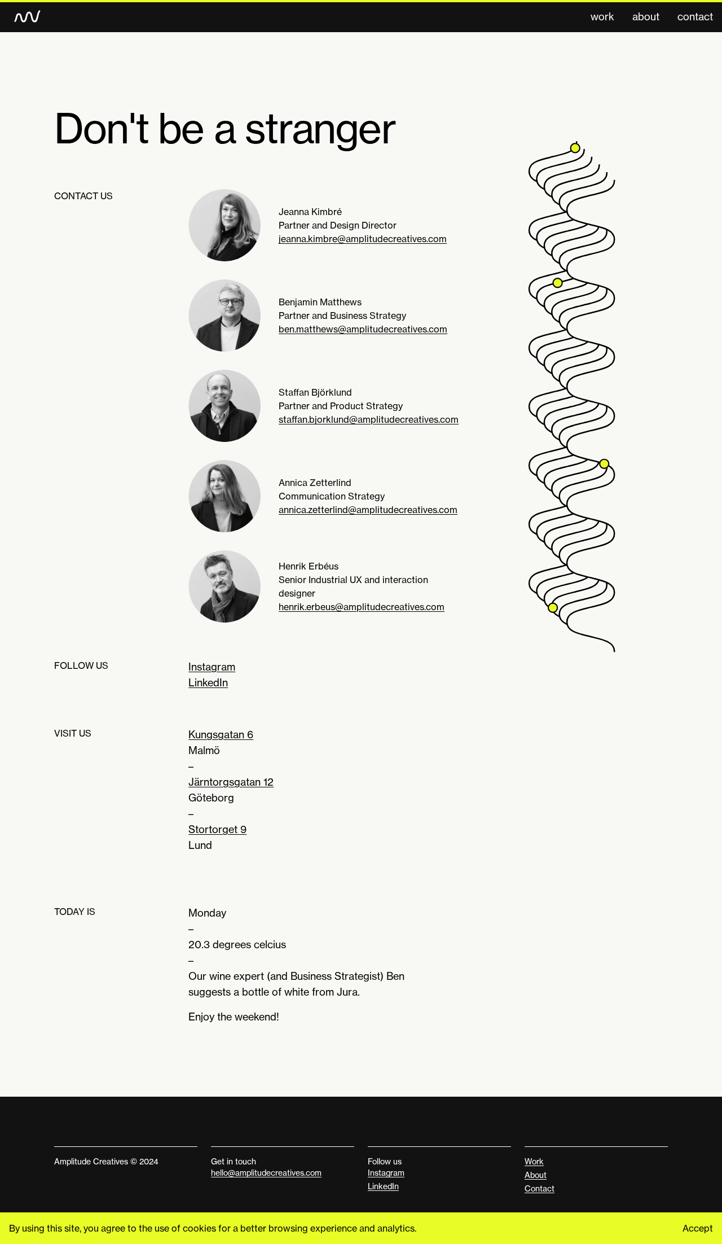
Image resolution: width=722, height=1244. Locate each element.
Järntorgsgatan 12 (231, 782)
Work (602, 16)
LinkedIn (208, 682)
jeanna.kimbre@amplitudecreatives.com (363, 238)
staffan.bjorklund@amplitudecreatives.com (369, 419)
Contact (695, 16)
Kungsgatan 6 (220, 734)
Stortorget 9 (217, 829)
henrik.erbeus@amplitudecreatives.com (361, 606)
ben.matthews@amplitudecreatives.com (363, 329)
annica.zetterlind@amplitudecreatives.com (368, 509)
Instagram (211, 666)
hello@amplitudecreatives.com (266, 1172)
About (645, 16)
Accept (698, 1228)
